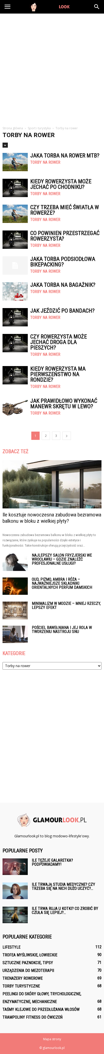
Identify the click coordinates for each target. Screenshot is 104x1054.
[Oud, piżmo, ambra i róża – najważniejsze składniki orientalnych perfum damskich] (15, 586)
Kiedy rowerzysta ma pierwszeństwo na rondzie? (58, 374)
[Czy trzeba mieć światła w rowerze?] (15, 214)
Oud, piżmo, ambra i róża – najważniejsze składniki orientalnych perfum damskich (62, 583)
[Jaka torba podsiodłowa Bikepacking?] (15, 265)
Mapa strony (52, 1039)
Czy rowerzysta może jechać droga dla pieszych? (58, 342)
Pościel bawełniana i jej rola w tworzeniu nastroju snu (62, 629)
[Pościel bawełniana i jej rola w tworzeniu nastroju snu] (15, 634)
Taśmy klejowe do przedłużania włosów (41, 1009)
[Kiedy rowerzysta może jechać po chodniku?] (15, 188)
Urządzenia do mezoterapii (28, 970)
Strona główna (13, 128)
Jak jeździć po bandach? (62, 311)
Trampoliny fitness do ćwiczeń (33, 1017)
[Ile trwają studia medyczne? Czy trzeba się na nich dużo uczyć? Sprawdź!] (15, 891)
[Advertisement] (52, 68)
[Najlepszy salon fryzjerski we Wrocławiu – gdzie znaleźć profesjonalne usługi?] (15, 562)
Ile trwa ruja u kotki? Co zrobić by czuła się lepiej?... (65, 910)
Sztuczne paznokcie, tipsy (28, 962)
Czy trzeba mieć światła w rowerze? (64, 210)
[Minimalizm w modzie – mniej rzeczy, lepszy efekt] (15, 610)
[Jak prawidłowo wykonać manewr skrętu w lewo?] (15, 407)
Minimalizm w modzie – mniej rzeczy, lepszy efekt (66, 605)
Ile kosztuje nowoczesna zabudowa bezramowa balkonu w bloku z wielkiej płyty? (52, 518)
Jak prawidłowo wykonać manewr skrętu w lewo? (63, 403)
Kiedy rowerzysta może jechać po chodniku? (60, 184)
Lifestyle (11, 947)
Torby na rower (45, 162)
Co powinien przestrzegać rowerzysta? (64, 236)
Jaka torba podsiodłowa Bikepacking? (62, 262)
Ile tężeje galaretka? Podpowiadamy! (52, 862)
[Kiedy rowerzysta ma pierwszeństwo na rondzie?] (15, 375)
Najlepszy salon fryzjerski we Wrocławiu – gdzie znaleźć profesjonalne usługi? (62, 559)
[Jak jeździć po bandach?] (15, 317)
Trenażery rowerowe (23, 978)
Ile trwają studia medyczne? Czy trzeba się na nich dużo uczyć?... (63, 886)
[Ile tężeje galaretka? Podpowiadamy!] (15, 866)
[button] (97, 7)
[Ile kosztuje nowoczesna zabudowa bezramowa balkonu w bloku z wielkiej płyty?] (52, 484)
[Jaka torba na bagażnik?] (15, 291)
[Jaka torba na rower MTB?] (15, 162)
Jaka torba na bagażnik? (62, 285)
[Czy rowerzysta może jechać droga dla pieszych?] (15, 343)
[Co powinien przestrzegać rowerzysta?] (15, 239)
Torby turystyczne (21, 986)
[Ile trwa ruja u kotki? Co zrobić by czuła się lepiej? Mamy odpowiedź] (15, 915)
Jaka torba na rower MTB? (64, 155)
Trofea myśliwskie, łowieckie (30, 955)
